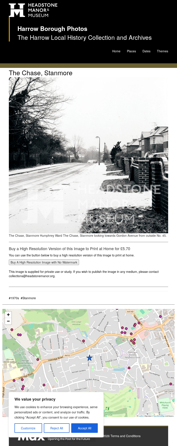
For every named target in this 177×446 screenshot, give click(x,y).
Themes (162, 51)
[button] (44, 385)
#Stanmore (28, 298)
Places (131, 51)
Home (116, 51)
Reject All (56, 428)
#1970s (14, 298)
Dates (146, 51)
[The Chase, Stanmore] (88, 155)
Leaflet (140, 416)
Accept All (84, 428)
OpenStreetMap (158, 416)
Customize (28, 428)
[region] (56, 414)
